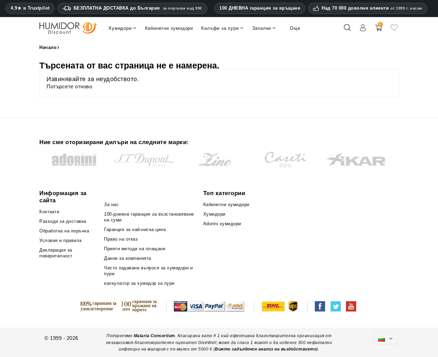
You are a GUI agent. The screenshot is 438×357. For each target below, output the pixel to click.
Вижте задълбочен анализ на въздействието (266, 349)
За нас (111, 204)
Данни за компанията (127, 258)
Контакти (49, 211)
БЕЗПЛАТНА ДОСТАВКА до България (138, 8)
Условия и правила (60, 240)
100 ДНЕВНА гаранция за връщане (259, 8)
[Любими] (394, 30)
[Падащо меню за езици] (385, 338)
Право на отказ (121, 239)
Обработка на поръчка (64, 230)
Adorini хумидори (222, 223)
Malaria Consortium (154, 335)
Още (295, 28)
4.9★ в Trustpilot (30, 8)
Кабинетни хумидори (226, 204)
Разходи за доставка (62, 221)
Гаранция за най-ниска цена (135, 229)
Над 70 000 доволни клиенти (372, 8)
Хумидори (214, 214)
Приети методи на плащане (134, 248)
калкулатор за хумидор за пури (139, 283)
